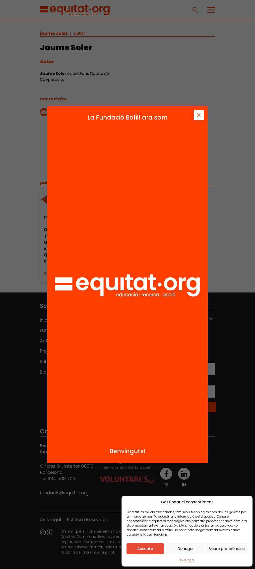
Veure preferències (227, 548)
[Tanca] (199, 115)
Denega (185, 548)
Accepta (145, 548)
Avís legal (187, 560)
